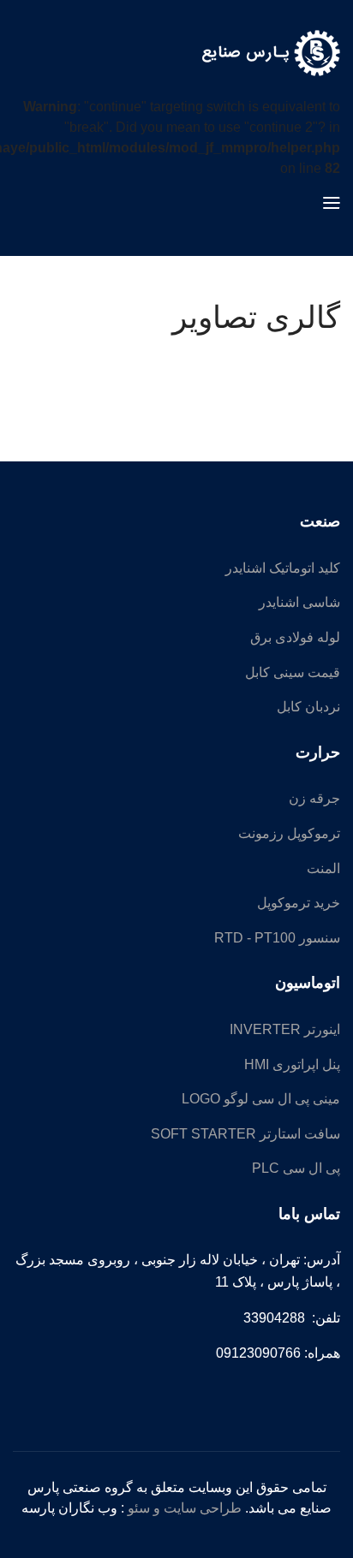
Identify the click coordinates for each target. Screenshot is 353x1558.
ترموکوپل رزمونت (289, 833)
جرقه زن (314, 798)
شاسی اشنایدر (299, 602)
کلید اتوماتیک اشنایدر (282, 568)
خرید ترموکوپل (298, 902)
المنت (323, 868)
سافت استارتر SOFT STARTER (245, 1134)
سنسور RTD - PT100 (277, 938)
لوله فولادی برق (295, 637)
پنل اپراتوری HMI (292, 1064)
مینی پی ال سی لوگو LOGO (261, 1098)
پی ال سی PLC (296, 1168)
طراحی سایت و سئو (185, 1508)
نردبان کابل (308, 706)
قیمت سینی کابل (292, 672)
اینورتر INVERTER (285, 1029)
